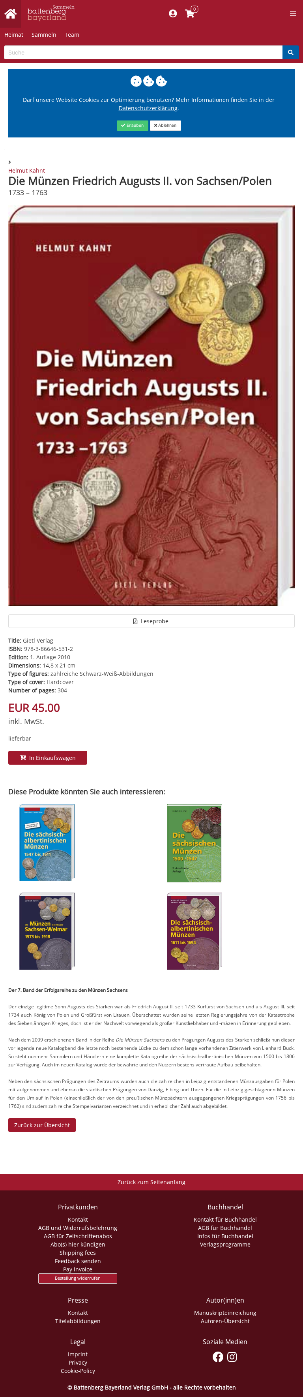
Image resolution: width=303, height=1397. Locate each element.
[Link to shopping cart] (190, 14)
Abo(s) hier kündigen (77, 1244)
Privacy (78, 1362)
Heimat (13, 34)
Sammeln (44, 34)
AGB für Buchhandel (225, 1228)
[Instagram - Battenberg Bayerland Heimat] (232, 1355)
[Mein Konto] (173, 14)
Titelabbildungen (78, 1321)
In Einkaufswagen (51, 757)
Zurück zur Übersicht (42, 1125)
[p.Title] (47, 879)
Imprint (78, 1354)
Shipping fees (78, 1252)
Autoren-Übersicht (225, 1321)
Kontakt (78, 1219)
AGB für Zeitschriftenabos (78, 1236)
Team (72, 34)
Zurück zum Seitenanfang (151, 1182)
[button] (293, 14)
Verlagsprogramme (225, 1244)
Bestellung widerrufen (78, 1278)
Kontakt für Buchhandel (225, 1219)
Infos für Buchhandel (225, 1236)
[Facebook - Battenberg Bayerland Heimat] (218, 1355)
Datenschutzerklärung (148, 108)
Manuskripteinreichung (225, 1312)
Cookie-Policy (78, 1370)
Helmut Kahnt (26, 170)
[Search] (290, 52)
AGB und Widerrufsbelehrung (77, 1228)
